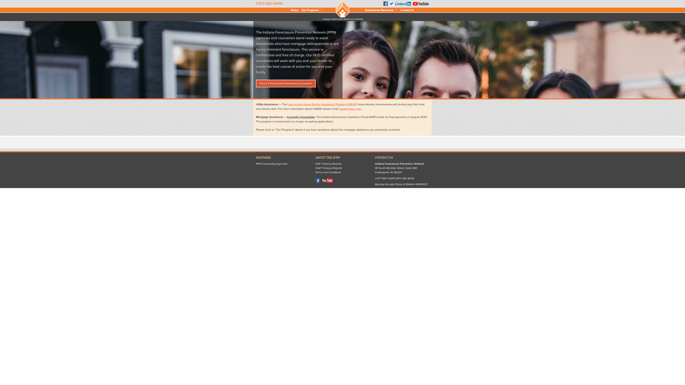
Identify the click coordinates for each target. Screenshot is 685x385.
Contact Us (407, 10)
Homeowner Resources (379, 10)
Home (294, 10)
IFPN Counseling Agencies (272, 163)
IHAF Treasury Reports (328, 168)
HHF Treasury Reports (328, 163)
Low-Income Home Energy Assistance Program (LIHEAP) (322, 104)
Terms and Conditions (328, 172)
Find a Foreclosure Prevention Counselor (286, 83)
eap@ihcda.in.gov (350, 109)
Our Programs (310, 10)
